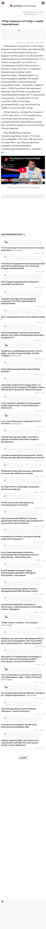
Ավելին (23, 757)
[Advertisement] (23, 914)
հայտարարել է (8, 98)
